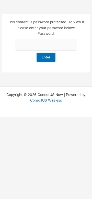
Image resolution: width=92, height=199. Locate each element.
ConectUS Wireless (46, 100)
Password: (46, 33)
